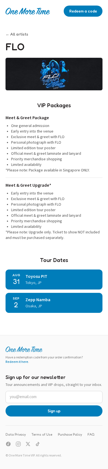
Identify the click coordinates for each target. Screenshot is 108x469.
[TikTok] (37, 444)
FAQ (91, 434)
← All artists (17, 34)
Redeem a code (83, 11)
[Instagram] (18, 444)
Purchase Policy (70, 434)
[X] (27, 443)
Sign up (54, 410)
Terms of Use (41, 434)
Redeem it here (17, 362)
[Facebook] (8, 444)
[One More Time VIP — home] (28, 11)
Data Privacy (16, 434)
